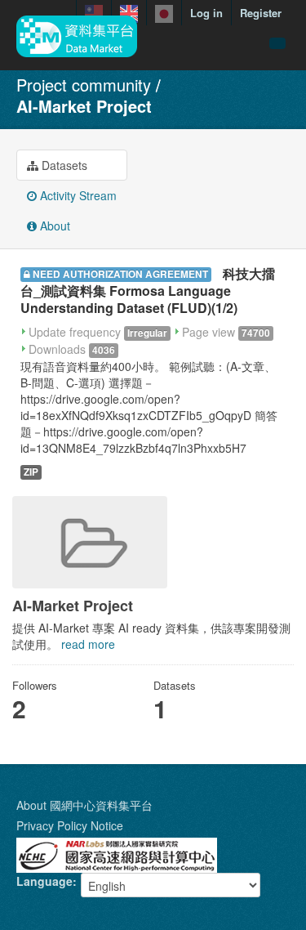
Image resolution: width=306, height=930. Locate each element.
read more (88, 644)
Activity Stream (77, 195)
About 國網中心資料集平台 (84, 805)
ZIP (31, 472)
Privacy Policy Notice (69, 825)
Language (44, 881)
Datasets (62, 165)
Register (261, 12)
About (53, 225)
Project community (83, 84)
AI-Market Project (84, 106)
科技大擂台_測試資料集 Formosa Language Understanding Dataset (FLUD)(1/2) (147, 290)
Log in (206, 12)
